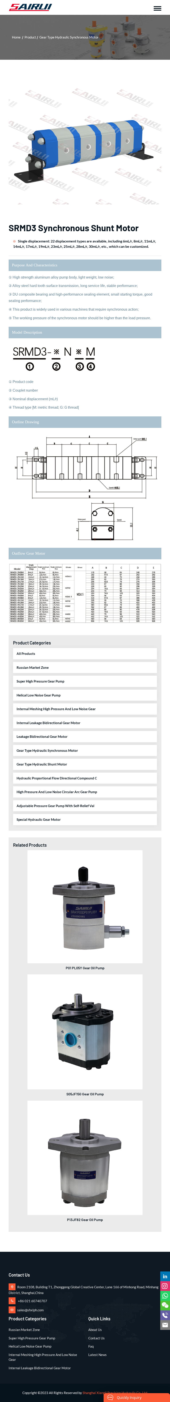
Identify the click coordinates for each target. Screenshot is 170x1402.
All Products (26, 654)
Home (16, 37)
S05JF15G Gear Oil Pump (85, 1094)
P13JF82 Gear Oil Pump (85, 1219)
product (30, 37)
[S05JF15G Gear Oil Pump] (85, 1031)
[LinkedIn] (165, 1276)
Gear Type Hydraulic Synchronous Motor (69, 37)
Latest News (97, 1355)
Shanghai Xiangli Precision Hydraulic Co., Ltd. (115, 1393)
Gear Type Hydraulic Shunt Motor (42, 764)
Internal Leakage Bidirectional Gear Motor (48, 723)
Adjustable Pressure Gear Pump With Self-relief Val (55, 806)
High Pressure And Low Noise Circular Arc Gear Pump (57, 792)
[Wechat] (165, 1305)
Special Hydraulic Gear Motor (39, 819)
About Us (95, 1330)
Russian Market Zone (33, 667)
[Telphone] (165, 1315)
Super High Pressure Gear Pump (40, 681)
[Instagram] (165, 1286)
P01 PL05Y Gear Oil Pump (85, 968)
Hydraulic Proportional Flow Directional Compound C (57, 778)
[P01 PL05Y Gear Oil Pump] (85, 906)
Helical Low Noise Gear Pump (38, 695)
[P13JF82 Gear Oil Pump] (85, 1157)
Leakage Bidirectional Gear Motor (42, 737)
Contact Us (96, 1338)
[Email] (165, 1325)
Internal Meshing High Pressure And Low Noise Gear (56, 709)
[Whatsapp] (165, 1296)
